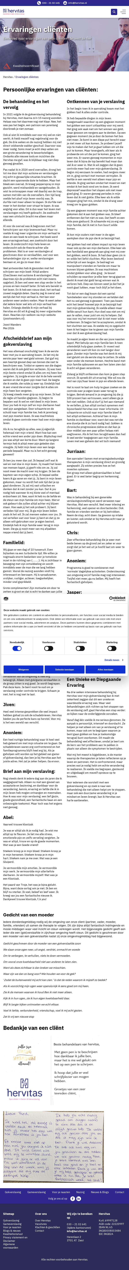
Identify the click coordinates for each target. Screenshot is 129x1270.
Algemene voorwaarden (10, 1246)
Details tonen (112, 660)
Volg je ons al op (57, 1198)
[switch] (48, 648)
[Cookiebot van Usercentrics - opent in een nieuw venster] (111, 598)
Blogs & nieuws (12, 1230)
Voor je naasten (61, 1192)
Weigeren (23, 669)
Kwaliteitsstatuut (13, 1234)
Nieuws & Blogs (100, 1192)
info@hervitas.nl (77, 2)
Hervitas (8, 76)
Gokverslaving (13, 1192)
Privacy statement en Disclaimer (15, 1239)
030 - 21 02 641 (51, 2)
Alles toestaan (105, 669)
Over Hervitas (43, 1220)
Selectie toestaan (64, 669)
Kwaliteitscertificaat (26, 66)
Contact (119, 1192)
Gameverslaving (36, 1192)
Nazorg (80, 1192)
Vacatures (41, 1224)
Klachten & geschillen (47, 1227)
